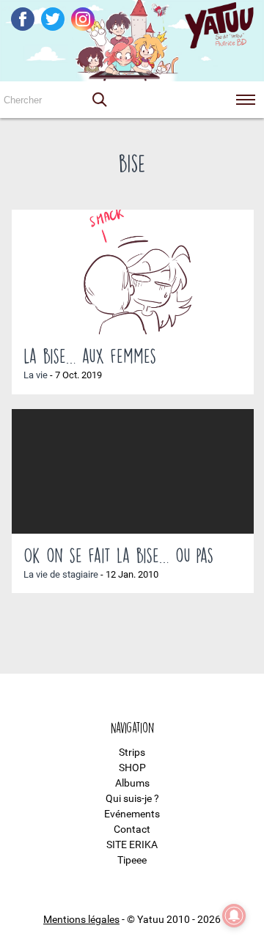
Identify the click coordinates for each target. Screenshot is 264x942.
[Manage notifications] (234, 915)
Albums (132, 783)
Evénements (132, 814)
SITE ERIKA (132, 844)
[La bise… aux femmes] (133, 272)
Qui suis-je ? (132, 798)
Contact (132, 829)
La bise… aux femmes (89, 355)
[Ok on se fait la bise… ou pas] (133, 471)
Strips (132, 752)
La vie (35, 374)
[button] (99, 99)
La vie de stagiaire (60, 574)
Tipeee (132, 860)
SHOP (132, 767)
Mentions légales (81, 919)
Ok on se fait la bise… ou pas (118, 555)
